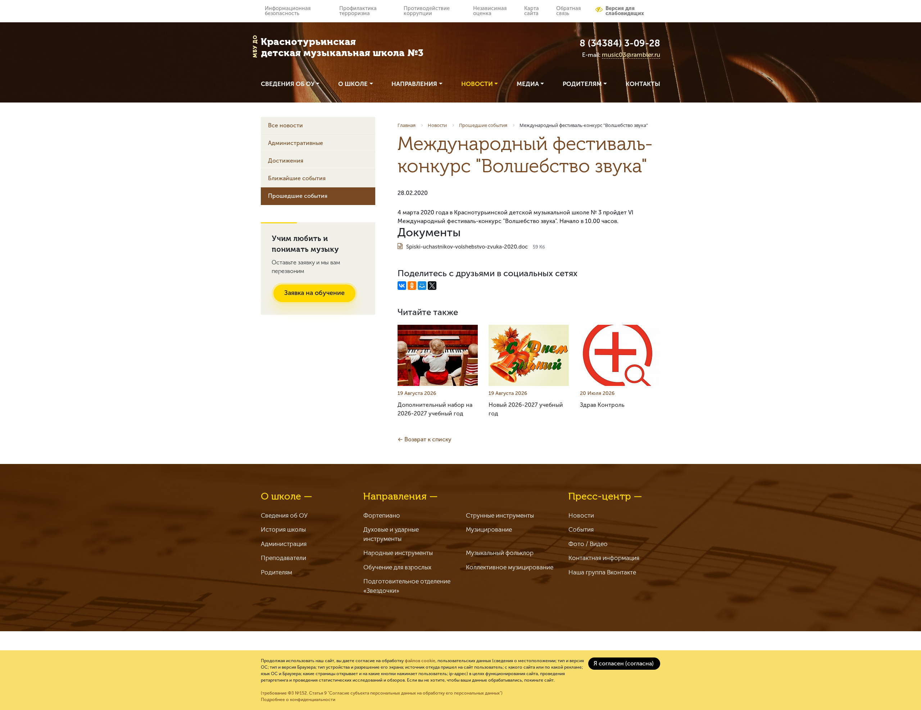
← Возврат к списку (425, 439)
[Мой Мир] (422, 285)
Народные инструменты (398, 552)
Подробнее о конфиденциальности (298, 699)
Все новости (285, 125)
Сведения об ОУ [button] (287, 83)
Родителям (276, 572)
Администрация (284, 543)
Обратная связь (568, 11)
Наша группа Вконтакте (602, 572)
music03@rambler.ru (631, 54)
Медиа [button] (528, 83)
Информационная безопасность (287, 11)
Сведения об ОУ (284, 515)
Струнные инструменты (500, 515)
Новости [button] (477, 83)
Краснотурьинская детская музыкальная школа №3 (342, 47)
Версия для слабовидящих (624, 11)
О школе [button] (353, 83)
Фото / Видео (588, 543)
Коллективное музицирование (509, 567)
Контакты (643, 83)
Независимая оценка (490, 11)
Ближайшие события (297, 178)
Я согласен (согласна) (624, 663)
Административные (295, 143)
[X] (432, 285)
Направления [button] (414, 83)
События (581, 529)
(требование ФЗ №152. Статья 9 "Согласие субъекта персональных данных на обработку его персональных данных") (382, 693)
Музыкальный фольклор (500, 552)
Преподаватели (283, 557)
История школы (283, 529)
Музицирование (489, 529)
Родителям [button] (582, 83)
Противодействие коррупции (427, 11)
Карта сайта (531, 11)
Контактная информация (603, 557)
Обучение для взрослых (397, 567)
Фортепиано (381, 515)
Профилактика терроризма (358, 11)
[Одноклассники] (412, 285)
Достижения (285, 160)
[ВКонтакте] (402, 285)
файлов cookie (420, 660)
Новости (581, 515)
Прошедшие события (297, 195)
